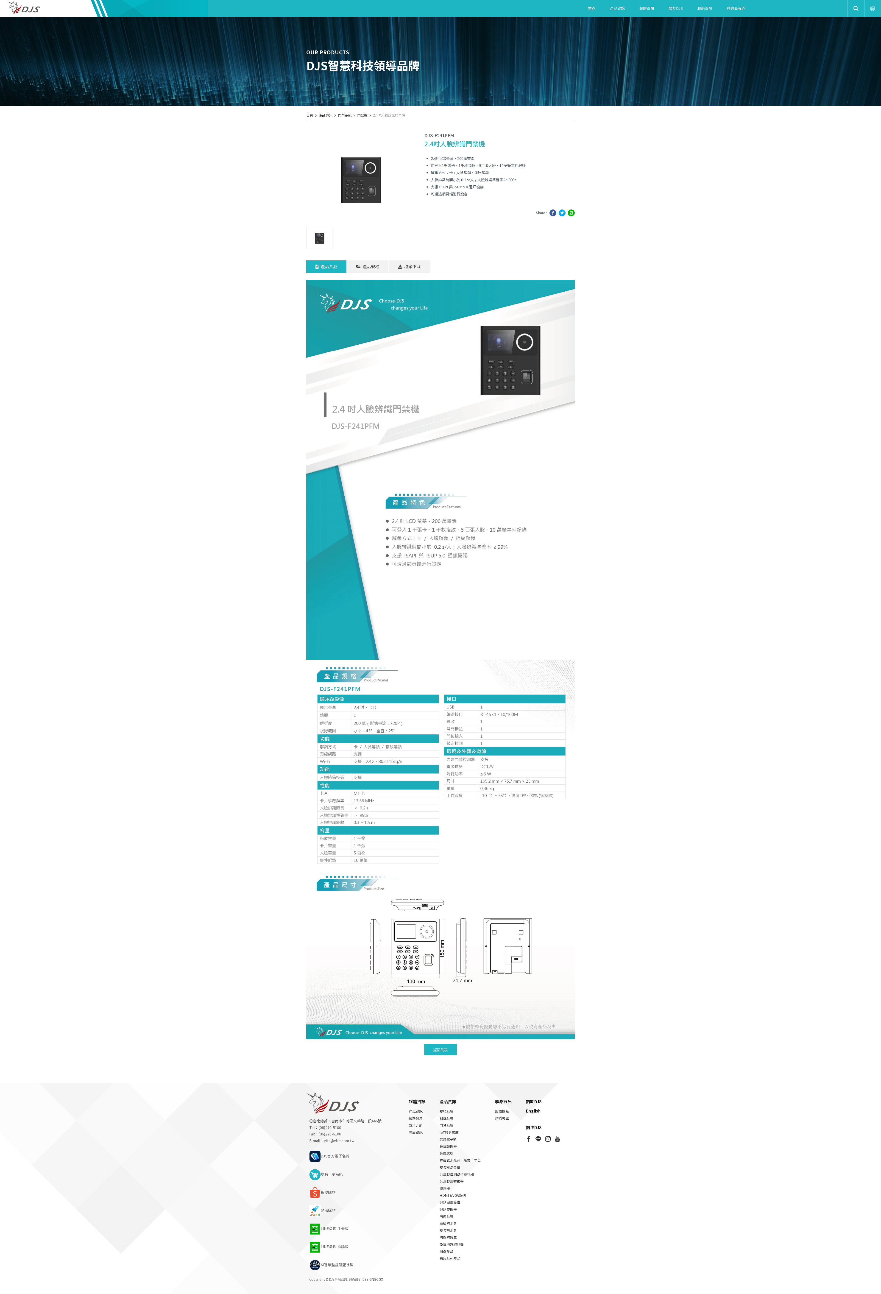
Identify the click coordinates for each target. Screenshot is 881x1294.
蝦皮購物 (328, 1192)
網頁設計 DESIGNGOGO (366, 1279)
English (533, 1111)
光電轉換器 (448, 1146)
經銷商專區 (736, 8)
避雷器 (445, 1188)
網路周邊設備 (450, 1202)
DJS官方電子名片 (335, 1156)
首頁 (591, 8)
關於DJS (676, 8)
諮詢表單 (502, 1118)
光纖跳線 (446, 1153)
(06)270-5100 (329, 1127)
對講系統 (446, 1118)
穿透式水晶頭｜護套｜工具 (460, 1160)
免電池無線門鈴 (452, 1244)
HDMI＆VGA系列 (453, 1195)
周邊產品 (446, 1251)
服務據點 (502, 1111)
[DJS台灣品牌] (25, 7)
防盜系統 (446, 1216)
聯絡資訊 (704, 8)
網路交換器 (448, 1209)
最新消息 (416, 1118)
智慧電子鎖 (448, 1139)
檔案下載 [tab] (412, 266)
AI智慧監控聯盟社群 (337, 1264)
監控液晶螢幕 (450, 1167)
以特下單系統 (332, 1174)
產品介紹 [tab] (328, 266)
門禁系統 (345, 115)
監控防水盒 (448, 1230)
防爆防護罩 (448, 1237)
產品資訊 (617, 8)
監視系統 (446, 1111)
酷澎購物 (328, 1210)
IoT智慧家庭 (449, 1132)
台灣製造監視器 (452, 1181)
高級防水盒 (448, 1223)
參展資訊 (416, 1132)
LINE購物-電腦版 (334, 1246)
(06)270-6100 (329, 1134)
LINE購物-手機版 (334, 1228)
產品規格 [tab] (370, 266)
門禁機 (362, 115)
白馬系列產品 (450, 1258)
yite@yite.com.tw (339, 1140)
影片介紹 (416, 1125)
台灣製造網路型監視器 (457, 1174)
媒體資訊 (646, 8)
